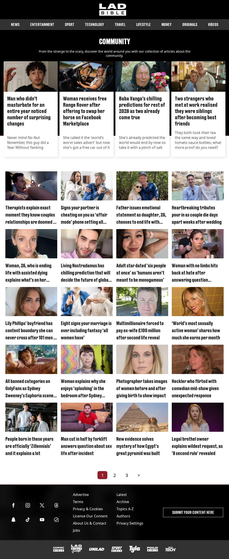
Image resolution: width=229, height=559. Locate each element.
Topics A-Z (125, 508)
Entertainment (42, 24)
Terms (78, 501)
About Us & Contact (89, 523)
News (15, 24)
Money (166, 24)
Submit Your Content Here (193, 512)
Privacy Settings (130, 523)
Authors (123, 516)
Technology (94, 24)
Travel (120, 24)
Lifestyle (143, 24)
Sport (69, 24)
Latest (122, 494)
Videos (213, 24)
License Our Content (90, 516)
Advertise (81, 494)
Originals (189, 24)
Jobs (76, 530)
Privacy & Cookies (88, 508)
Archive (123, 501)
